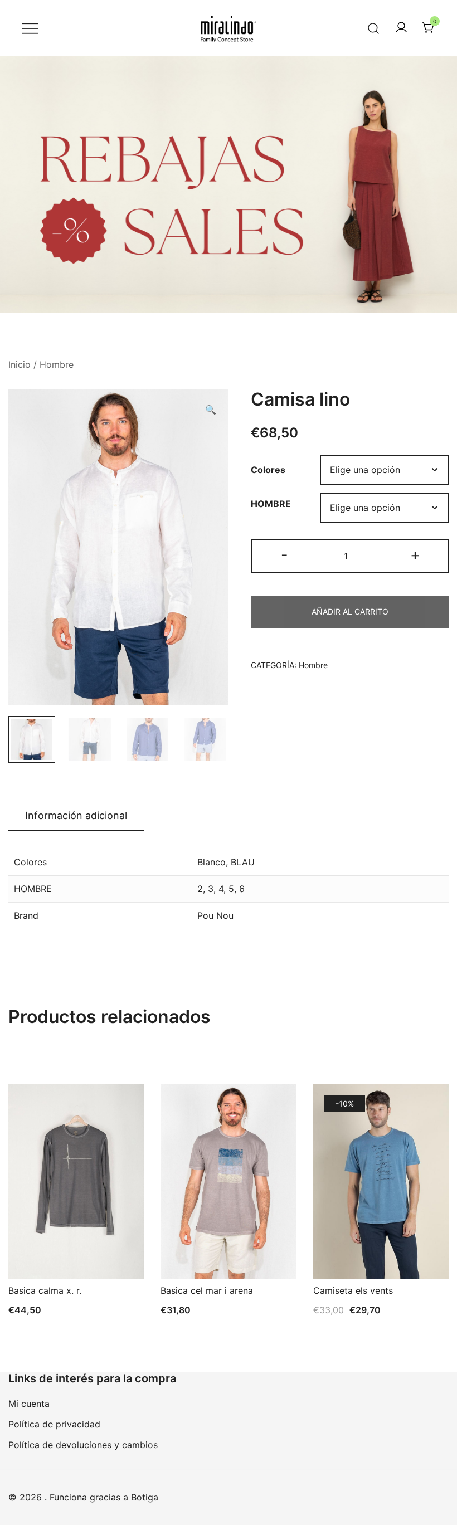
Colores (268, 469)
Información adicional (76, 815)
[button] (210, 409)
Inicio (19, 364)
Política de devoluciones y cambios (83, 1444)
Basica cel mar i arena (207, 1290)
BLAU (243, 862)
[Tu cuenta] (401, 28)
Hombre (57, 364)
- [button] (284, 554)
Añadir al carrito (350, 611)
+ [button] (415, 554)
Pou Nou (215, 915)
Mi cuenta (29, 1403)
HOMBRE (271, 503)
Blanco (211, 862)
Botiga (144, 1497)
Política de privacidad (54, 1424)
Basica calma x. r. (44, 1290)
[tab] (76, 816)
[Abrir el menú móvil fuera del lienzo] (30, 28)
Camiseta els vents (353, 1290)
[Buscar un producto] (374, 27)
